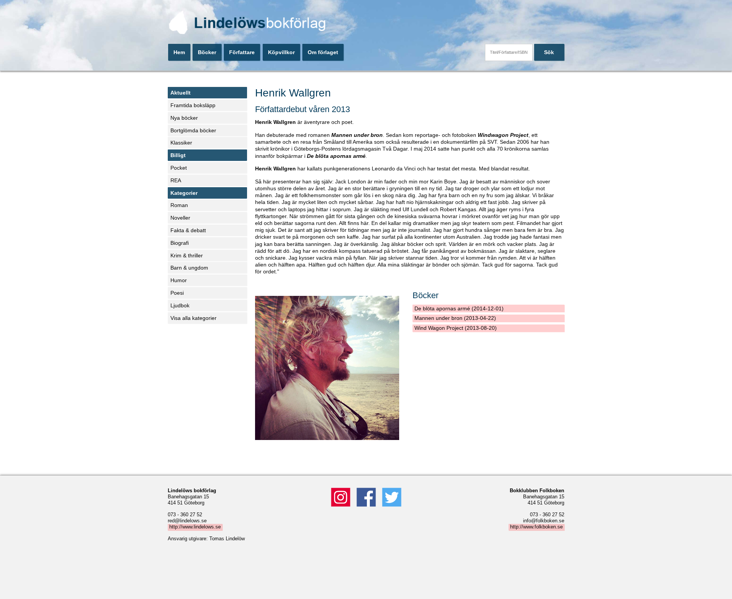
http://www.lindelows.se (195, 527)
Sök (549, 52)
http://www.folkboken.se (536, 527)
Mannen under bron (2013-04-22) (455, 318)
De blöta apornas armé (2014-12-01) (459, 308)
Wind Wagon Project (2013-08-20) (455, 328)
